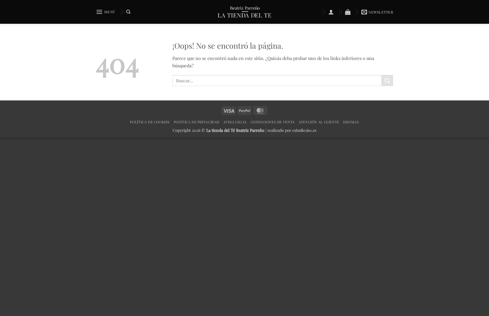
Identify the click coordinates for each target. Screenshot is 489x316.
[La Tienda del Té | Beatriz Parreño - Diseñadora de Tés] (244, 12)
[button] (105, 12)
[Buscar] (128, 12)
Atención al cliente (319, 122)
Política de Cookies (150, 122)
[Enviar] (387, 80)
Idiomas (351, 122)
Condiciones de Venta (273, 122)
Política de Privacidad (197, 122)
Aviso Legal (235, 122)
